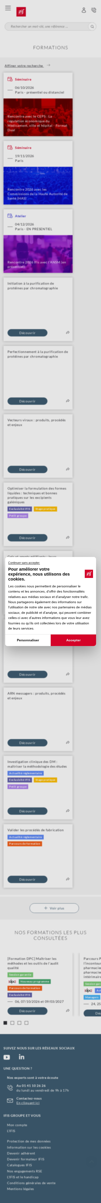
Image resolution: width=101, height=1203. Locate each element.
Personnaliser (28, 640)
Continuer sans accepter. (24, 563)
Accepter (73, 640)
